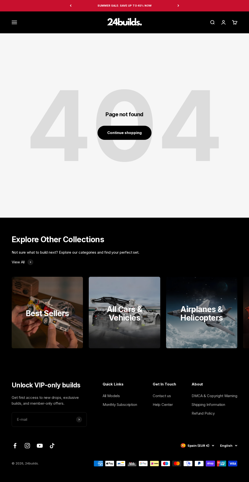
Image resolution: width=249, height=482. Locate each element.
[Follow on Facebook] (15, 445)
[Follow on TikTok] (52, 445)
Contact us (162, 395)
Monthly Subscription (120, 404)
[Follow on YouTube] (39, 445)
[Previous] (70, 5)
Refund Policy (203, 413)
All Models (111, 395)
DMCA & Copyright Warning (214, 395)
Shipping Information (208, 404)
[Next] (178, 5)
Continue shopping (124, 132)
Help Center (163, 404)
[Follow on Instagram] (27, 445)
